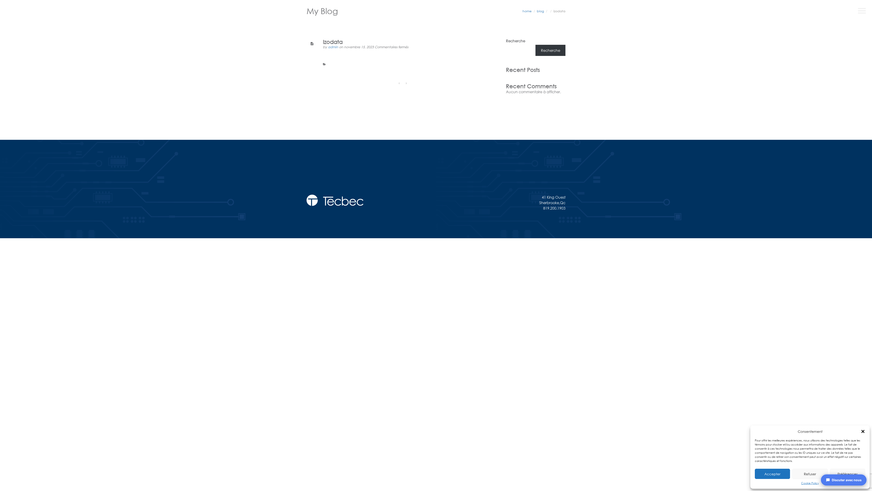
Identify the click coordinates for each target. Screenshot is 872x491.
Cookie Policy (810, 483)
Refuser (810, 474)
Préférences (847, 474)
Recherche (515, 40)
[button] (863, 431)
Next (489, 108)
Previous (335, 108)
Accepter (772, 474)
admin (333, 47)
